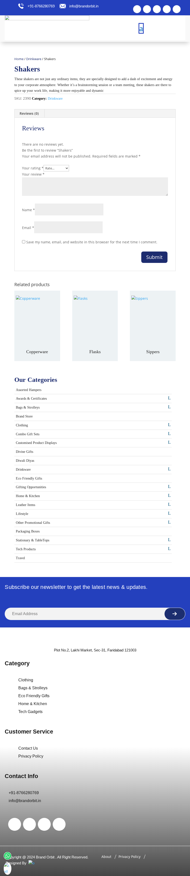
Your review (33, 174)
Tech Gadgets (30, 712)
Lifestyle (22, 514)
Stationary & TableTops (32, 540)
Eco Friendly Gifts (29, 478)
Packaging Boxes (28, 531)
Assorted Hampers (28, 390)
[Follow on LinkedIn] (167, 9)
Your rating (33, 168)
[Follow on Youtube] (177, 9)
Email (28, 227)
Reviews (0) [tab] (29, 113)
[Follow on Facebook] (137, 9)
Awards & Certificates (31, 398)
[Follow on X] (147, 9)
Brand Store (24, 416)
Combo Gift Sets (27, 434)
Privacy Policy (30, 756)
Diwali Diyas (25, 460)
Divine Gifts (24, 452)
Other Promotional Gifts (33, 523)
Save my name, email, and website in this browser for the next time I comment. (91, 242)
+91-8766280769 (40, 6)
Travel (20, 558)
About (106, 856)
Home (19, 59)
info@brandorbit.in (83, 6)
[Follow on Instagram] (157, 9)
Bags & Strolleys (28, 407)
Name (28, 209)
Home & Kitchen (28, 496)
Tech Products (26, 549)
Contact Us (28, 748)
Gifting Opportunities (31, 487)
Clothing (22, 425)
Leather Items (25, 505)
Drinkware (33, 59)
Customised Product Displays (36, 443)
